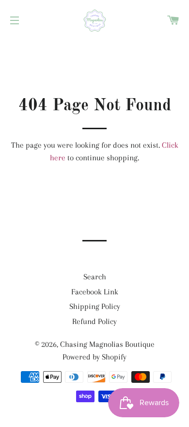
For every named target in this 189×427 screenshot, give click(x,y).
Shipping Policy (94, 306)
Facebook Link (94, 291)
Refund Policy (94, 321)
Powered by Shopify (94, 356)
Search (94, 276)
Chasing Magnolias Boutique (107, 344)
